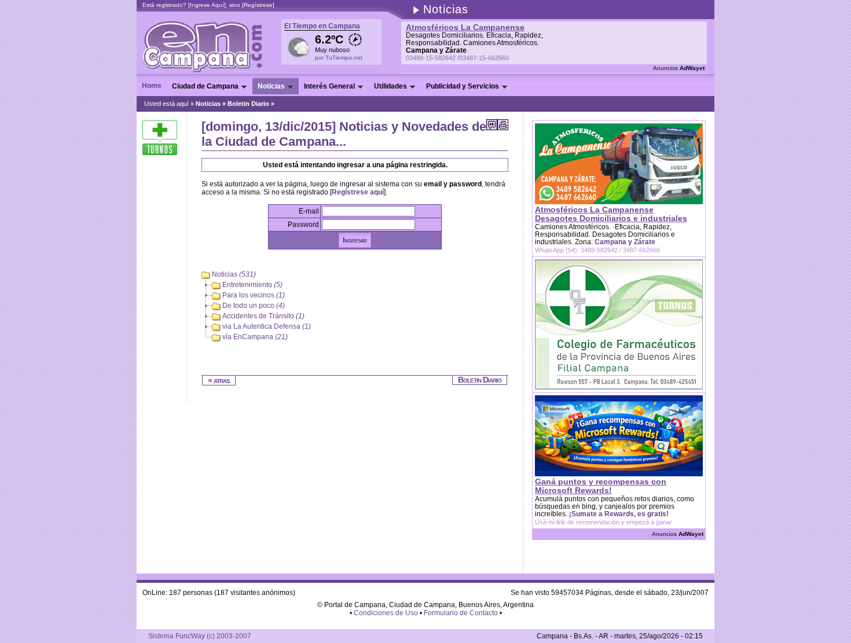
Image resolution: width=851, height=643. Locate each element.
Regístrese (258, 5)
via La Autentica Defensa (266, 327)
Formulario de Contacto (461, 613)
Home (152, 86)
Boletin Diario (248, 103)
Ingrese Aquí (207, 5)
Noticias (208, 103)
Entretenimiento (252, 285)
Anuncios (679, 68)
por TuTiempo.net (338, 57)
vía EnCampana (255, 337)
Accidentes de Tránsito (263, 317)
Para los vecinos (253, 296)
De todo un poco (253, 306)
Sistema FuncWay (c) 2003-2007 (199, 636)
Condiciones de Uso (386, 613)
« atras (219, 380)
